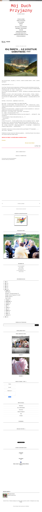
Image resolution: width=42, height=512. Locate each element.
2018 (6, 281)
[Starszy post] (39, 203)
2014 (6, 287)
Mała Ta (21, 464)
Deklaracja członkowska (21, 26)
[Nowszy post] (2, 203)
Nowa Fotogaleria (21, 20)
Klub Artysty (21, 409)
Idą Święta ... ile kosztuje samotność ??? (21, 50)
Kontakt (21, 23)
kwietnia (7, 310)
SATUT (21, 25)
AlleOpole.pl (21, 405)
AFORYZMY (21, 452)
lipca (7, 305)
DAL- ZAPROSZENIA (21, 407)
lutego (7, 313)
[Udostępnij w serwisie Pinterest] (39, 146)
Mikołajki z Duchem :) (9, 296)
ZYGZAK (21, 415)
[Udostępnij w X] (37, 146)
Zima (21, 459)
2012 (6, 316)
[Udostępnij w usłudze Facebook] (38, 146)
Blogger (21, 501)
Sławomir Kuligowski (21, 411)
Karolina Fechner (12, 493)
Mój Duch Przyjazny (21, 8)
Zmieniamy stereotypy (21, 233)
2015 (6, 286)
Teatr (21, 413)
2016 (6, 284)
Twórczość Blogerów (21, 31)
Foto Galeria (21, 22)
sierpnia (7, 304)
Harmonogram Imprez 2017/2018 (21, 34)
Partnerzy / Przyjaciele (21, 28)
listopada (7, 299)
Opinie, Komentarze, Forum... (21, 333)
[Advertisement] (21, 190)
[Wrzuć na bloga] (36, 146)
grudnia (7, 290)
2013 (6, 289)
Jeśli (21, 453)
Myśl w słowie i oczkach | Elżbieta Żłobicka (21, 463)
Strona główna (21, 19)
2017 (6, 283)
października (8, 301)
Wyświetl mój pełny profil (12, 495)
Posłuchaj (3, 140)
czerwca (7, 307)
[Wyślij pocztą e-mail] (35, 146)
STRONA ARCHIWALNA (21, 36)
